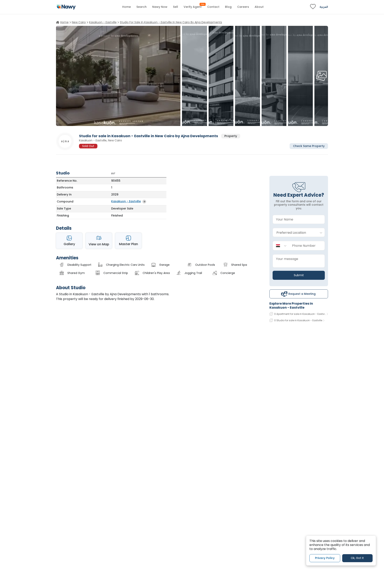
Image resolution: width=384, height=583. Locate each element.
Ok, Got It (357, 558)
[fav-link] (312, 7)
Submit (299, 275)
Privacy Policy (325, 558)
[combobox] (294, 232)
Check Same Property (309, 146)
